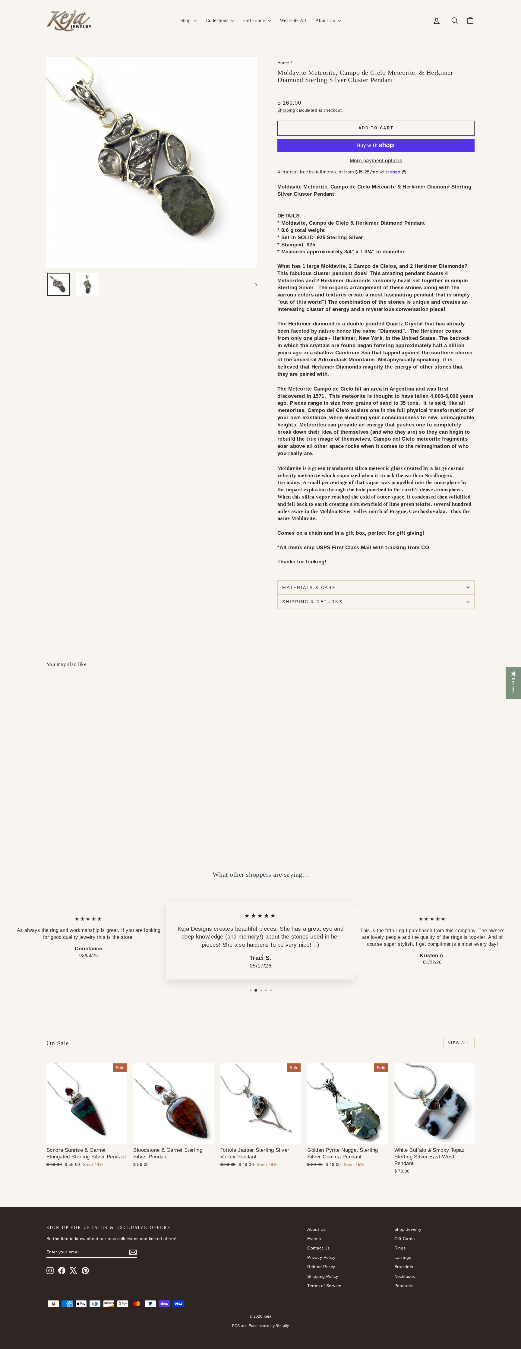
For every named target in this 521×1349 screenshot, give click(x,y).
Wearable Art (293, 20)
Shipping (286, 110)
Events (314, 1238)
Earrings (402, 1257)
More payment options (376, 160)
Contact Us (318, 1248)
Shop (186, 20)
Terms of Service (324, 1285)
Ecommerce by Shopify (269, 1326)
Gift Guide (254, 20)
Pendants (403, 1285)
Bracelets (403, 1266)
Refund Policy (321, 1266)
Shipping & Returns (312, 601)
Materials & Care (309, 587)
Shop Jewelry (408, 1229)
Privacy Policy (321, 1257)
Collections (218, 20)
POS (236, 1326)
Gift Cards (404, 1238)
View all (459, 1043)
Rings (400, 1248)
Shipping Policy (322, 1276)
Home (283, 62)
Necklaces (404, 1276)
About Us (325, 20)
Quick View (98, 778)
